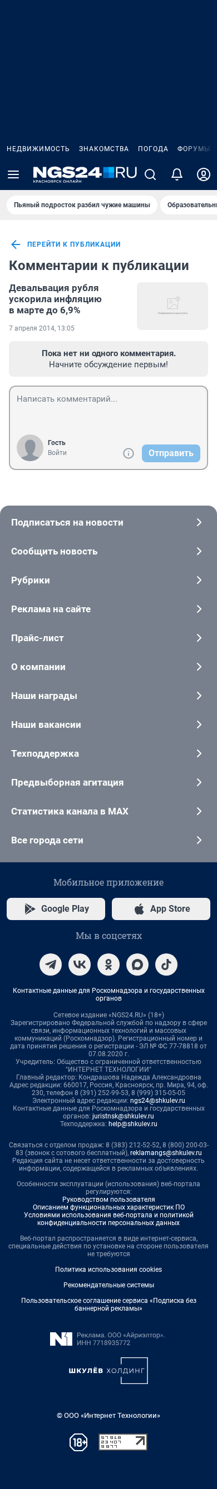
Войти (57, 453)
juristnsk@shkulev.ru (123, 1116)
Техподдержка (45, 753)
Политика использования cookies (108, 1269)
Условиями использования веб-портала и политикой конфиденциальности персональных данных (109, 1219)
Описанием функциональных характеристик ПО (109, 1207)
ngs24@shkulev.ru (157, 1101)
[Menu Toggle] (13, 174)
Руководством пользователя (108, 1199)
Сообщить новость (54, 551)
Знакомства (104, 149)
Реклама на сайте (51, 608)
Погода (153, 149)
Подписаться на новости (67, 522)
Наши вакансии (46, 724)
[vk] (79, 964)
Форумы (193, 149)
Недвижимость (38, 149)
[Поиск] (150, 174)
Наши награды (44, 695)
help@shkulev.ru (132, 1124)
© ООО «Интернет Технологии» (108, 1415)
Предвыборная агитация (67, 782)
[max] (137, 964)
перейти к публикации (74, 244)
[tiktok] (166, 964)
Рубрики (30, 580)
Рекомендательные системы (108, 1285)
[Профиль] (203, 174)
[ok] (108, 964)
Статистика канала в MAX (70, 811)
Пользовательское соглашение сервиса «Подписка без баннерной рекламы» (108, 1304)
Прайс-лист (37, 637)
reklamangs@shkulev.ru (166, 1153)
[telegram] (51, 964)
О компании (38, 666)
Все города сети (47, 840)
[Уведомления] (177, 174)
